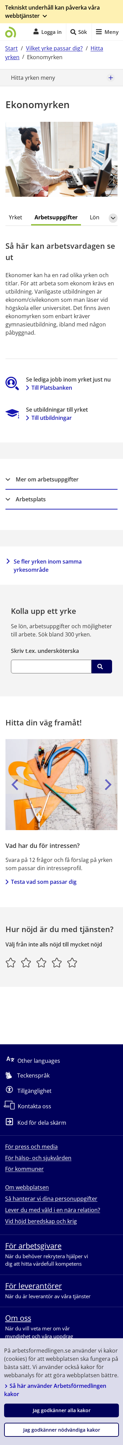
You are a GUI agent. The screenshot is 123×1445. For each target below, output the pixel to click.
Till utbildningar (51, 418)
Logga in (51, 31)
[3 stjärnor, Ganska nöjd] (41, 962)
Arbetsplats (31, 499)
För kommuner (24, 1169)
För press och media (31, 1146)
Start (11, 48)
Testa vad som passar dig (44, 882)
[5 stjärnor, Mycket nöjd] (72, 962)
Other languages (38, 1061)
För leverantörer (33, 1285)
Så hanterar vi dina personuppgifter (51, 1198)
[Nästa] (108, 784)
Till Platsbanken (51, 387)
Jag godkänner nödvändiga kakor (61, 1430)
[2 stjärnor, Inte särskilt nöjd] (26, 962)
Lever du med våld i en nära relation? (52, 1210)
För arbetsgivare (33, 1245)
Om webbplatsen (27, 1187)
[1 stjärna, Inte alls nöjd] (10, 962)
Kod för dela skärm (41, 1123)
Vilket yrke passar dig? (54, 48)
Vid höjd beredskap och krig (41, 1221)
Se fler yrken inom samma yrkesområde (48, 565)
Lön (94, 217)
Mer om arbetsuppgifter (47, 479)
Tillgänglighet (34, 1091)
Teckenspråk (33, 1075)
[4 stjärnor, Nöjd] (57, 962)
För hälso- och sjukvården (38, 1158)
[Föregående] (14, 784)
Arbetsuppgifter (56, 217)
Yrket (15, 217)
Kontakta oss (34, 1106)
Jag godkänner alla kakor (62, 1410)
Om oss (18, 1318)
